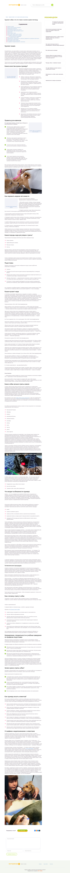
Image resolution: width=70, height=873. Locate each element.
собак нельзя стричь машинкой (22, 397)
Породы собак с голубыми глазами (53, 62)
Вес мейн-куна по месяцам (51, 50)
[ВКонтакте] (35, 830)
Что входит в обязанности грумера (14, 35)
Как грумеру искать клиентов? (13, 40)
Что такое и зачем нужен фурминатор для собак (11, 77)
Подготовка (9, 31)
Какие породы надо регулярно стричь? (15, 30)
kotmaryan (14, 5)
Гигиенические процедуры (15, 36)
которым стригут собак (15, 609)
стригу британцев (29, 748)
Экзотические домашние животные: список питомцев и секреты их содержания (54, 30)
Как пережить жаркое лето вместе (14, 29)
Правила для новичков (12, 28)
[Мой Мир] (38, 830)
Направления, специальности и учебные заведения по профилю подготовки (23, 38)
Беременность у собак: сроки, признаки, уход (54, 75)
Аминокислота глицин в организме (53, 80)
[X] (39, 830)
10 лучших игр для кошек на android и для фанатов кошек (57, 23)
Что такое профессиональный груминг (11, 207)
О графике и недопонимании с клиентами (16, 41)
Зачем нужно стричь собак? (13, 39)
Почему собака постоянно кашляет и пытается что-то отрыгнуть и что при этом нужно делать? (54, 56)
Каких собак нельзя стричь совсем (14, 34)
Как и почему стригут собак (13, 37)
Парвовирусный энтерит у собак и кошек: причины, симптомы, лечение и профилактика (55, 38)
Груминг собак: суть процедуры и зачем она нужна (35, 131)
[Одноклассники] (36, 830)
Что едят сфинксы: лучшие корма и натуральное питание (53, 68)
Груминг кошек (10, 26)
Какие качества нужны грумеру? (14, 27)
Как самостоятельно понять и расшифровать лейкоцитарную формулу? (55, 45)
